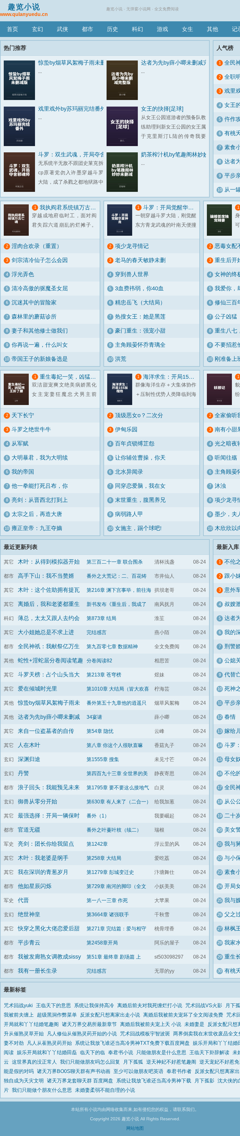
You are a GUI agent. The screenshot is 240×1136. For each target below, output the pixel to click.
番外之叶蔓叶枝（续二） (114, 830)
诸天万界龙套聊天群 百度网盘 (80, 1080)
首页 (12, 29)
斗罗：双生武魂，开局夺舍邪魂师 (80, 154)
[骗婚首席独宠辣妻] (221, 220)
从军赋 (20, 443)
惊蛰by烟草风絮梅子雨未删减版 (77, 63)
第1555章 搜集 (103, 759)
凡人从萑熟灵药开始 (49, 1043)
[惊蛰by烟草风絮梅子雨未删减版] (21, 80)
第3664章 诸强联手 (108, 914)
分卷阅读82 (99, 660)
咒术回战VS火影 (203, 1005)
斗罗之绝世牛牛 (31, 429)
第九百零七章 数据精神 (112, 646)
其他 (212, 29)
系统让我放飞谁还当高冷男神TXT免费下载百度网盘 (132, 1043)
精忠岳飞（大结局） (140, 302)
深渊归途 (29, 759)
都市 (87, 29)
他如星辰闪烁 (35, 886)
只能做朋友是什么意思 (161, 1052)
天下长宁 (23, 415)
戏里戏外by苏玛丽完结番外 (72, 109)
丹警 (23, 773)
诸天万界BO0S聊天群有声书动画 (73, 1071)
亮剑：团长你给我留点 (46, 844)
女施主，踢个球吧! (138, 528)
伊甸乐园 (126, 429)
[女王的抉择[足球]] (124, 126)
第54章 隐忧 (100, 731)
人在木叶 (29, 745)
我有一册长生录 (37, 971)
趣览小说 (24, 10)
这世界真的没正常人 (34, 1062)
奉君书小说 (120, 1052)
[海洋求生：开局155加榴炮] (121, 389)
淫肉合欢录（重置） (37, 246)
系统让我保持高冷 (94, 1005)
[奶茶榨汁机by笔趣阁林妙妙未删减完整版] (124, 172)
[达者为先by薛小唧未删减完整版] (124, 80)
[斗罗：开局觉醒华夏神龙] (121, 220)
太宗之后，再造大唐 (37, 514)
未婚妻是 (194, 1024)
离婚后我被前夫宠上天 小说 (150, 1024)
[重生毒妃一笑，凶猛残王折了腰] (18, 389)
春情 (230, 717)
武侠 (62, 29)
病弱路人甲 (129, 514)
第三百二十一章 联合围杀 (115, 562)
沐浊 (220, 486)
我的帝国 (23, 472)
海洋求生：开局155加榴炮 (170, 377)
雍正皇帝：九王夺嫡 (37, 528)
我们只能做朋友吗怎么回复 (90, 1062)
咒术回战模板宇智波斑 (145, 1033)
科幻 (137, 29)
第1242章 (97, 844)
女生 (187, 29)
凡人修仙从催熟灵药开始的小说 (82, 1033)
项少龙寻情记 (132, 246)
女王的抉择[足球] (162, 109)
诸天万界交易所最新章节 (89, 1024)
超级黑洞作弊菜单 (57, 1015)
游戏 (162, 29)
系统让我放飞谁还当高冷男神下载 (153, 1080)
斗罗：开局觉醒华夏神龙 (170, 207)
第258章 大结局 (104, 858)
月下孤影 (204, 1080)
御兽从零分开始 (37, 801)
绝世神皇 (29, 914)
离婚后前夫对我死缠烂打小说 (149, 1005)
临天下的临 (92, 1052)
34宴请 (94, 717)
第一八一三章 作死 (107, 900)
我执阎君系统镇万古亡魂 (68, 207)
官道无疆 (29, 830)
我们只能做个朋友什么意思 (42, 1090)
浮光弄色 (23, 274)
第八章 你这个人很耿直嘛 (115, 745)
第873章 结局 (101, 618)
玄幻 (37, 29)
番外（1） (98, 815)
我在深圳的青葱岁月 (43, 872)
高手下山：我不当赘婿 (46, 576)
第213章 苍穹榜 (104, 674)
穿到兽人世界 (132, 274)
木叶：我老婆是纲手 (43, 858)
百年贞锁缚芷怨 (134, 443)
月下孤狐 (133, 1062)
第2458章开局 (102, 942)
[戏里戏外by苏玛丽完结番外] (21, 126)
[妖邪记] (221, 389)
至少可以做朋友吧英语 (138, 1071)
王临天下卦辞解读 (209, 1052)
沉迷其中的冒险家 (34, 302)
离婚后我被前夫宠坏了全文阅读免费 (183, 1015)
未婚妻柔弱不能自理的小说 (105, 1090)
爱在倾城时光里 (37, 689)
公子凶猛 (226, 316)
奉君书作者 (179, 1071)
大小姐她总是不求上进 (46, 632)
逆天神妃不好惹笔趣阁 (171, 1062)
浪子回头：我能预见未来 (49, 787)
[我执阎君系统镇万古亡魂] (18, 220)
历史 (112, 29)
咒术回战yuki (18, 1005)
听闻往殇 (226, 458)
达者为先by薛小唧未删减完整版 (180, 63)
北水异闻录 (129, 472)
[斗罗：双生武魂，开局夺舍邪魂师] (21, 172)
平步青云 (29, 942)
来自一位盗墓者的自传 (46, 731)
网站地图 (135, 1128)
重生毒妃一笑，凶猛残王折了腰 (68, 377)
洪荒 (120, 359)
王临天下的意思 (53, 1005)
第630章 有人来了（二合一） (119, 801)
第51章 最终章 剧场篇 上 (114, 957)
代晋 (23, 900)
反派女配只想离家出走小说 (110, 1015)
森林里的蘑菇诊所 (34, 316)
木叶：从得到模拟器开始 (49, 562)
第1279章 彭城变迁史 (110, 872)
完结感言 (97, 632)
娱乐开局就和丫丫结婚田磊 (47, 1052)
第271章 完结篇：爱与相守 (116, 928)
